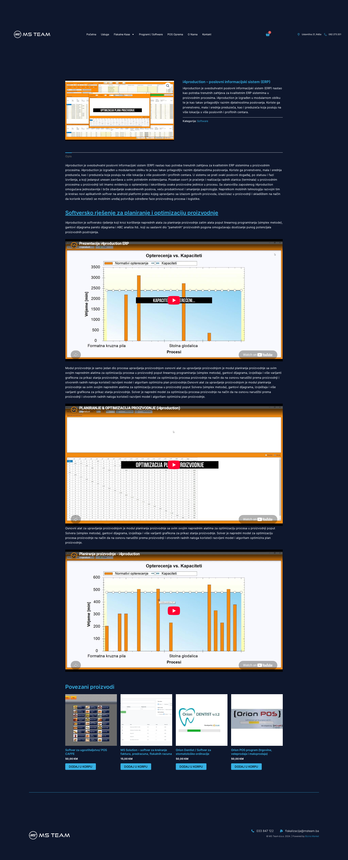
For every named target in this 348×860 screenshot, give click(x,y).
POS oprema (175, 34)
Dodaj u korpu (80, 766)
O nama (193, 34)
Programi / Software (151, 34)
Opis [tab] (68, 156)
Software (202, 121)
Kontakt (206, 34)
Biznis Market (312, 836)
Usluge (105, 34)
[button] (168, 86)
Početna (91, 34)
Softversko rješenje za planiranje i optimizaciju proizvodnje (141, 212)
